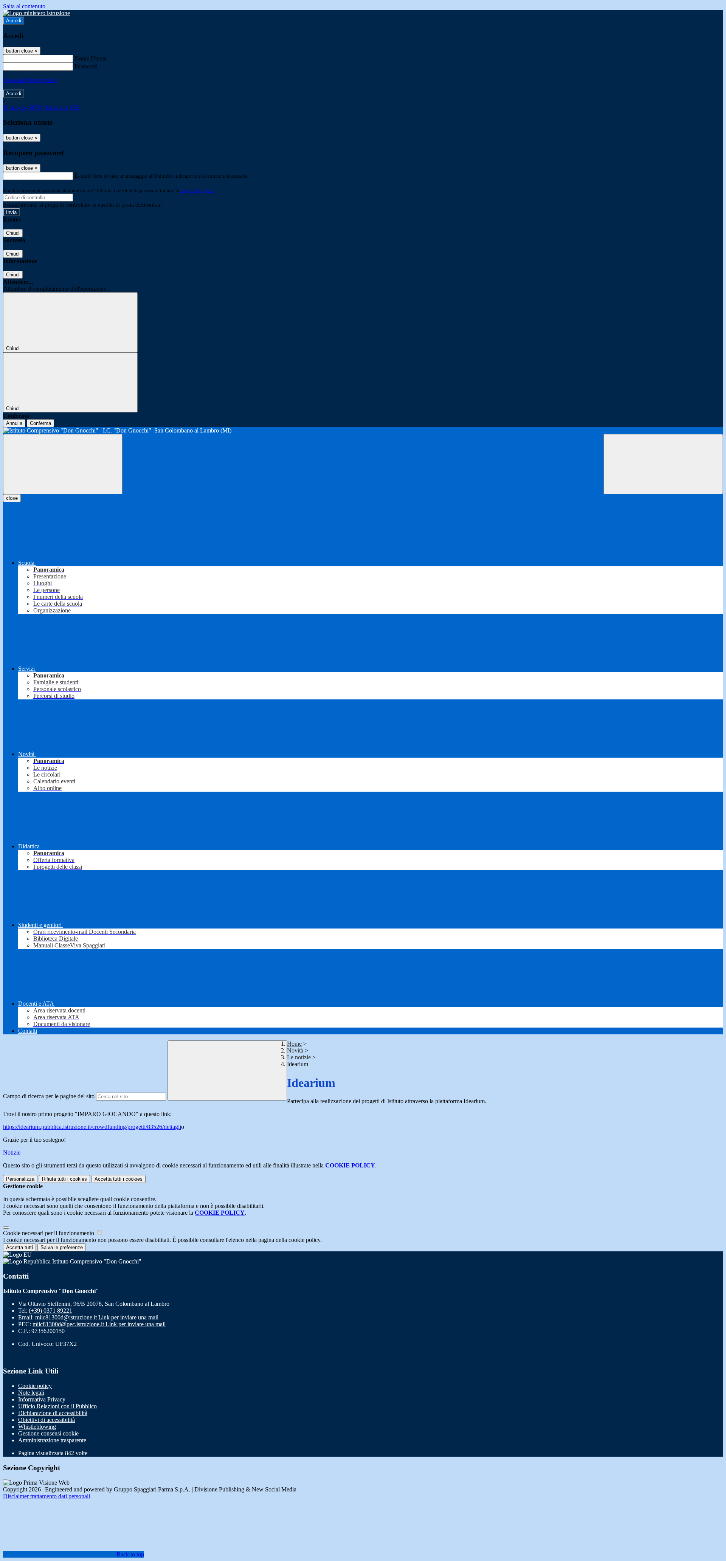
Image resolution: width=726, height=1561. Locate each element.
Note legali (31, 1392)
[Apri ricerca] (663, 464)
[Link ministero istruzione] (36, 13)
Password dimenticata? (30, 80)
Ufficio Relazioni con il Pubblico (57, 1406)
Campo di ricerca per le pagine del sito (49, 1096)
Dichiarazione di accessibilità (52, 1413)
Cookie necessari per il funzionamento (49, 1233)
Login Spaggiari (197, 190)
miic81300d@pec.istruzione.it (99, 1324)
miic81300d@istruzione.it (96, 1317)
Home (294, 1043)
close (12, 498)
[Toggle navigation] (63, 464)
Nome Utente (90, 58)
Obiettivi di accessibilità (46, 1420)
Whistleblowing (37, 1426)
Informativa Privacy (41, 1399)
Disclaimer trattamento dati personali (46, 1496)
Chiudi (13, 233)
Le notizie (299, 1057)
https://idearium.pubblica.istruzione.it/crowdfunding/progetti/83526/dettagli (92, 1127)
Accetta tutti (119, 1179)
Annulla (14, 423)
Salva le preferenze (61, 1247)
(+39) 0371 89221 (50, 1310)
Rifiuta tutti (64, 1179)
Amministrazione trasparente (52, 1440)
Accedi (13, 20)
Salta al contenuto (24, 6)
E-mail (82, 175)
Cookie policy (35, 1386)
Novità (295, 1050)
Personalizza (20, 1179)
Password (86, 66)
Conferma (40, 423)
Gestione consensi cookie (48, 1433)
